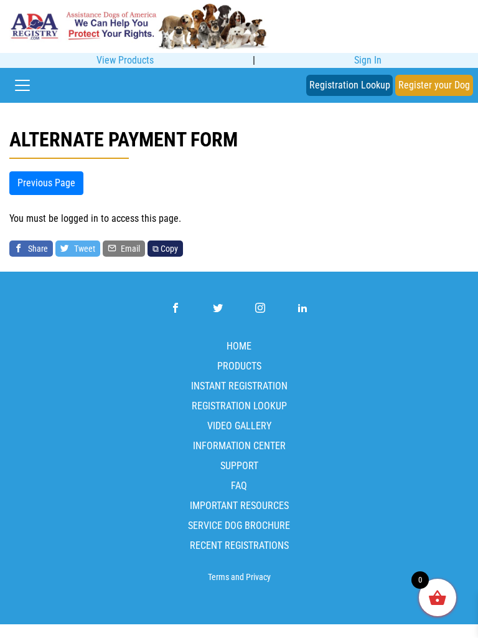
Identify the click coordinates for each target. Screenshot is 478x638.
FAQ (239, 486)
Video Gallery (239, 426)
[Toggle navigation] (22, 85)
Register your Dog (434, 85)
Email (129, 249)
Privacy (258, 577)
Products (239, 366)
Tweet (83, 249)
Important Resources (239, 506)
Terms (218, 577)
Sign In (368, 60)
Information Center (239, 446)
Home (239, 346)
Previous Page (46, 183)
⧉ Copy (165, 249)
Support (239, 466)
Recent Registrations (239, 545)
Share (37, 249)
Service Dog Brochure (239, 525)
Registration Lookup (349, 85)
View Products (125, 60)
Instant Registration (239, 386)
